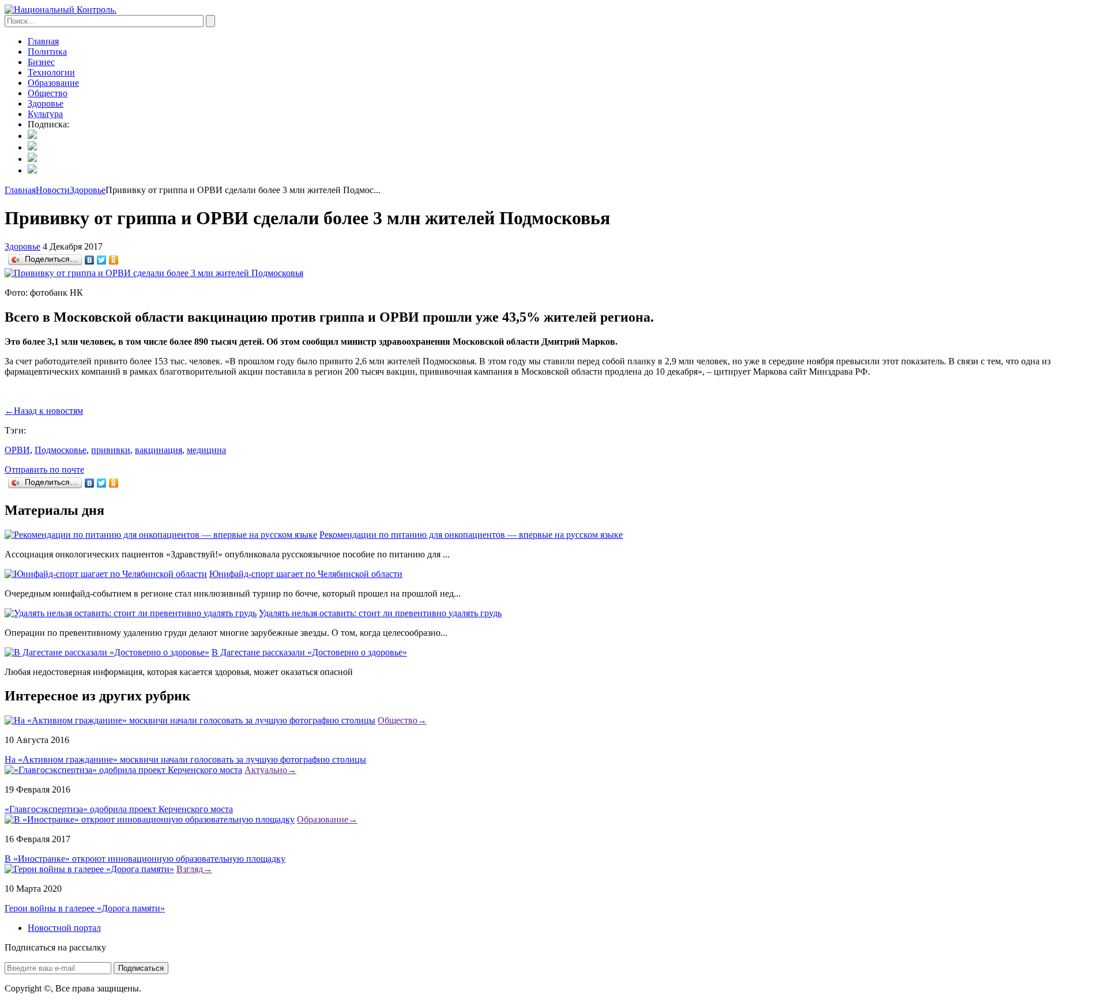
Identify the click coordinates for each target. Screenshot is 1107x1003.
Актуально (270, 770)
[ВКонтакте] (90, 259)
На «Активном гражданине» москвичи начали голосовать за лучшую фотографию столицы (185, 759)
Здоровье (45, 103)
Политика (47, 51)
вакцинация (158, 450)
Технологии (51, 72)
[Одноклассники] (114, 259)
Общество (47, 93)
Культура (45, 114)
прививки (110, 450)
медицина (206, 450)
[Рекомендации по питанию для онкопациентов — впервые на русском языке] (161, 535)
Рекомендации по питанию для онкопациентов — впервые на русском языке (471, 535)
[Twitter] (102, 259)
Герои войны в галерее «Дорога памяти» (85, 908)
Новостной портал (64, 928)
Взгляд (194, 869)
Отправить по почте (44, 469)
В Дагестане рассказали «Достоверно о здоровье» (309, 652)
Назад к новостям (44, 411)
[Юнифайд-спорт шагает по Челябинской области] (106, 574)
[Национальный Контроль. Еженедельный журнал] (60, 9)
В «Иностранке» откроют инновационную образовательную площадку (145, 859)
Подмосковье (60, 450)
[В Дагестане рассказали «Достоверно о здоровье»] (107, 652)
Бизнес (41, 62)
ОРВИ (17, 450)
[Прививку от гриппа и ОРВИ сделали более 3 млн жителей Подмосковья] (154, 273)
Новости (53, 190)
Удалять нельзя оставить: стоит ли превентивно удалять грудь (380, 613)
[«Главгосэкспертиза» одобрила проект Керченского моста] (123, 770)
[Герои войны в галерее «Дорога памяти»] (89, 869)
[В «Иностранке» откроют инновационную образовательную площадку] (150, 819)
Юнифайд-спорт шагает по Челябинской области (305, 574)
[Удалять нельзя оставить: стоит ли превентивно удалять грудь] (131, 613)
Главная (43, 41)
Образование (53, 83)
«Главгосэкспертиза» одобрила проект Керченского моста (119, 809)
